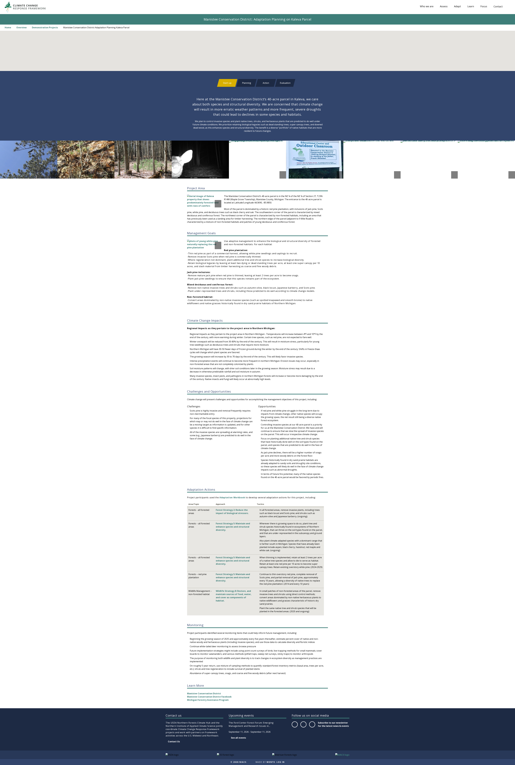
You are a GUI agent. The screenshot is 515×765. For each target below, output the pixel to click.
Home (8, 27)
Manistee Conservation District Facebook (209, 696)
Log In (281, 762)
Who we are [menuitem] (426, 6)
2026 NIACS (239, 762)
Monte (271, 762)
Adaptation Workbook (232, 497)
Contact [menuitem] (498, 6)
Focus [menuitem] (483, 6)
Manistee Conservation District (204, 693)
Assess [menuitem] (444, 6)
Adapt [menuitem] (457, 6)
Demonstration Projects (45, 27)
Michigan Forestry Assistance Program (208, 699)
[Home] (26, 7)
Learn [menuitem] (470, 6)
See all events (238, 737)
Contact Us (174, 741)
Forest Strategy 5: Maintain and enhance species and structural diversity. (233, 526)
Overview (21, 27)
